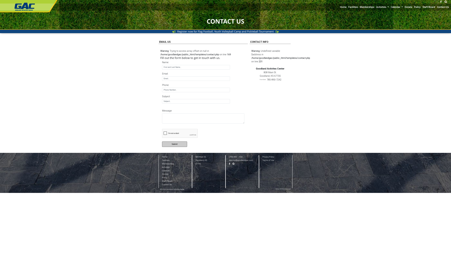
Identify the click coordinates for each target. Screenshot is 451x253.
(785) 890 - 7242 (236, 157)
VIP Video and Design (285, 189)
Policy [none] (417, 7)
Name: (165, 62)
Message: (167, 110)
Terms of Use (268, 160)
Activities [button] (381, 7)
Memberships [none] (367, 7)
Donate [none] (408, 7)
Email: (165, 73)
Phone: (165, 85)
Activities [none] (166, 167)
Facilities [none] (353, 7)
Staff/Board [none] (428, 7)
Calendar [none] (165, 170)
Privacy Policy (268, 157)
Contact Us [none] (443, 7)
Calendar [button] (396, 7)
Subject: (166, 96)
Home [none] (343, 7)
